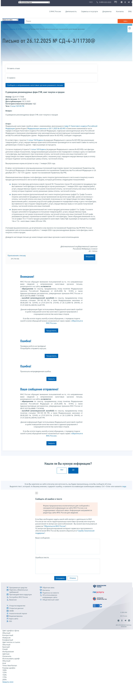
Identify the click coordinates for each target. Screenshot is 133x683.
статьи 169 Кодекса (38, 149)
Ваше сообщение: (42, 538)
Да (73, 470)
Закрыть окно (7, 682)
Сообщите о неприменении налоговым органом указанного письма (35, 85)
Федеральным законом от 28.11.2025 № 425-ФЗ (46, 128)
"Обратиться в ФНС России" (55, 526)
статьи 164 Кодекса (35, 140)
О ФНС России (55, 11)
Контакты (120, 11)
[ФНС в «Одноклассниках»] (125, 2)
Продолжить (51, 330)
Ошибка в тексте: (42, 557)
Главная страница (8, 29)
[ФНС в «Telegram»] (128, 2)
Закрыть (51, 379)
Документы (106, 11)
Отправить (60, 578)
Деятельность (71, 11)
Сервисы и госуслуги (89, 11)
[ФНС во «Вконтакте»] (121, 2)
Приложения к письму (17, 255)
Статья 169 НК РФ (17, 106)
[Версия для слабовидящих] (91, 2)
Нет (61, 470)
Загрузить (90, 256)
